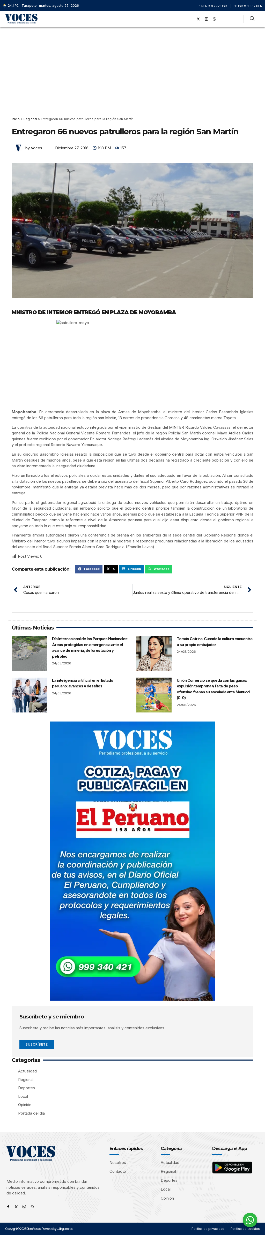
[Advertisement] (132, 66)
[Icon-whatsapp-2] (214, 19)
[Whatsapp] (32, 1206)
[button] (183, 19)
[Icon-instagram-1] (206, 19)
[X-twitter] (198, 19)
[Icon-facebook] (8, 1206)
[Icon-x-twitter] (16, 1206)
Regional (30, 119)
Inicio (16, 119)
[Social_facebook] (190, 19)
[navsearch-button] (252, 19)
